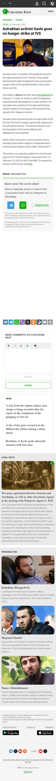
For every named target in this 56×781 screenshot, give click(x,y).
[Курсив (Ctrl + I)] (15, 345)
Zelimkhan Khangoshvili (16, 587)
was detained (43, 95)
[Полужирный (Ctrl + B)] (8, 345)
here (30, 164)
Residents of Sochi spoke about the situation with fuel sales (26, 443)
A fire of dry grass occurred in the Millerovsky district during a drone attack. (25, 428)
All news (19, 20)
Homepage (7, 20)
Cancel (28, 385)
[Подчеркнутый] (21, 345)
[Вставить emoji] (35, 345)
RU (4, 3)
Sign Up (28, 377)
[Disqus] (28, 279)
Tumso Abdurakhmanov (15, 688)
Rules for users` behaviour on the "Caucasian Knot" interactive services (28, 761)
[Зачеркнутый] (27, 345)
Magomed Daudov (12, 637)
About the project (9, 727)
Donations (49, 727)
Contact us (30, 727)
